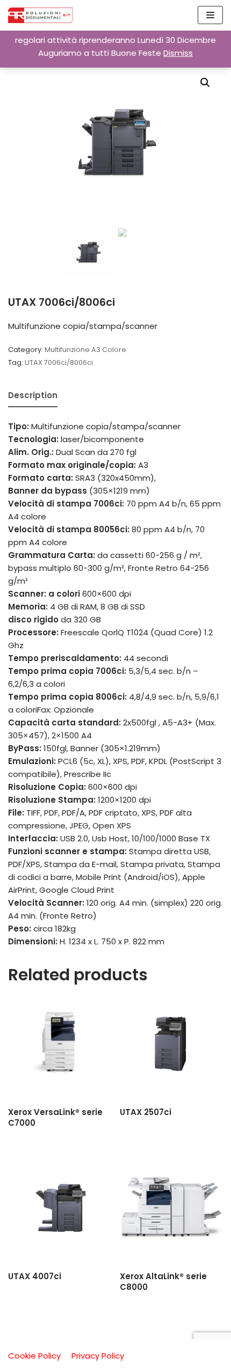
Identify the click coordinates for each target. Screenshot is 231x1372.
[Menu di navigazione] (210, 15)
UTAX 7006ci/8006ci (59, 362)
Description (32, 395)
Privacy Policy (97, 1355)
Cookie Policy (34, 1355)
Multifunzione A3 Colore (85, 349)
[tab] (32, 396)
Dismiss (178, 52)
